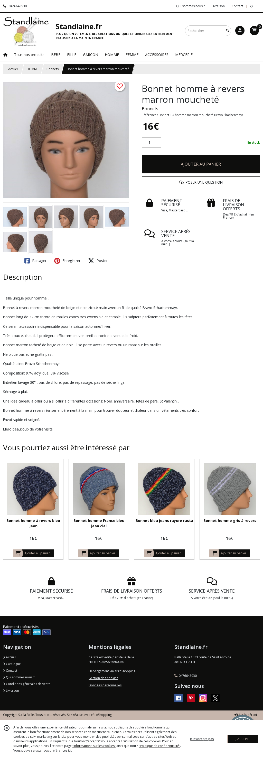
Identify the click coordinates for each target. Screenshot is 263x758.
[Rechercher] (227, 31)
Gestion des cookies (103, 678)
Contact (237, 6)
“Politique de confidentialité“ (159, 746)
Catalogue (13, 664)
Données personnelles (105, 685)
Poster (102, 260)
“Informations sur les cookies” (94, 746)
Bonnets (52, 69)
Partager (38, 260)
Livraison (12, 690)
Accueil (13, 69)
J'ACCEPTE (243, 739)
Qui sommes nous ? (19, 677)
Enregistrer (70, 260)
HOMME (32, 69)
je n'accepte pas (202, 739)
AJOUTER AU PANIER (201, 164)
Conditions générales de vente (27, 684)
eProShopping (101, 715)
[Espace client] (240, 30)
